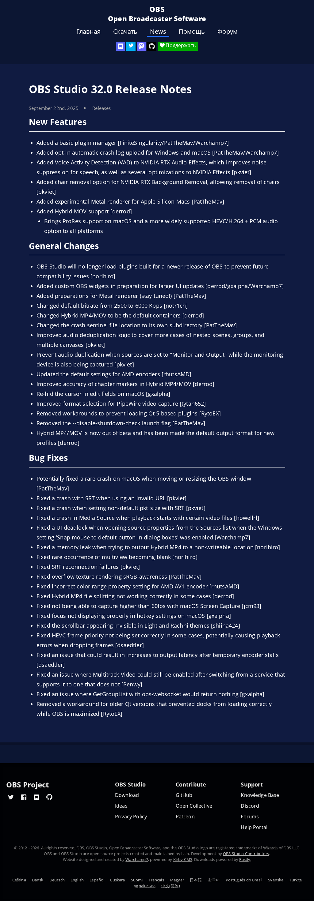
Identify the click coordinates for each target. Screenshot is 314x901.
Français (156, 880)
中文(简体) (170, 885)
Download (127, 795)
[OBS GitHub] (49, 797)
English (77, 880)
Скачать (125, 32)
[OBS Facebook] (23, 797)
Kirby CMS (182, 859)
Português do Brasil (244, 880)
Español (97, 880)
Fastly (244, 859)
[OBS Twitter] (131, 46)
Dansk (38, 880)
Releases (101, 108)
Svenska (275, 880)
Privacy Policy (131, 817)
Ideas (121, 806)
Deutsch (57, 880)
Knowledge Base (260, 795)
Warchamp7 (136, 859)
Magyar (177, 880)
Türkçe (295, 880)
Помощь (192, 32)
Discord (250, 806)
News (158, 32)
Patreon (185, 817)
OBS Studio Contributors (246, 853)
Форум (227, 32)
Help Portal (254, 827)
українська (144, 885)
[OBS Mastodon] (141, 46)
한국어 (214, 880)
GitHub (184, 795)
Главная (88, 32)
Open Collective (194, 806)
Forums (250, 817)
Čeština (19, 880)
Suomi (137, 880)
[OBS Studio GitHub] (151, 46)
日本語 (196, 880)
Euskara (117, 880)
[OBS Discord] (120, 46)
